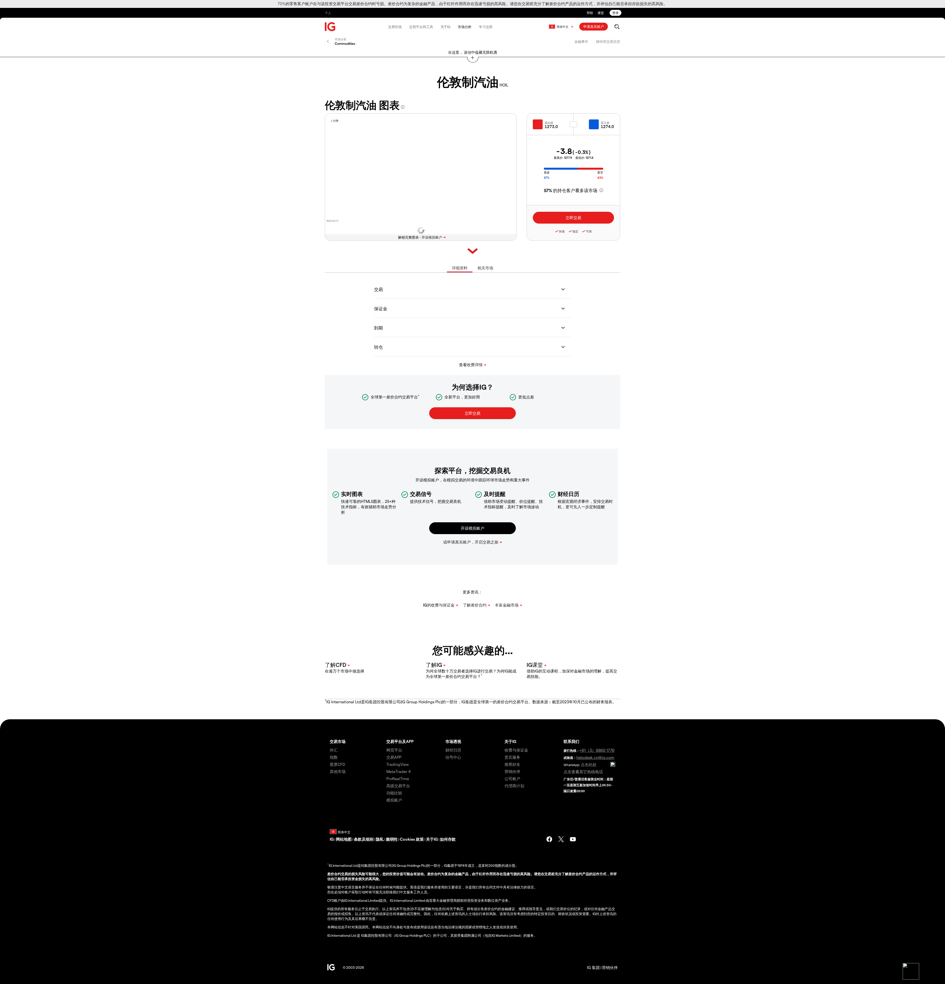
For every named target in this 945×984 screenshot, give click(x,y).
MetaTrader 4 (398, 771)
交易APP (393, 757)
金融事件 (581, 41)
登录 (615, 13)
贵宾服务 (512, 757)
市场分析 (465, 27)
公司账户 (512, 778)
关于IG (446, 27)
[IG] (330, 26)
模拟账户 (394, 800)
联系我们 (571, 741)
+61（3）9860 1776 (597, 750)
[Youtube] (573, 839)
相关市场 (485, 267)
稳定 (575, 231)
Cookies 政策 (412, 839)
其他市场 (338, 771)
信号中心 (453, 757)
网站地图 (344, 839)
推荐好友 (512, 764)
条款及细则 (364, 839)
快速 (562, 231)
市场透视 (453, 741)
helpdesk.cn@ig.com (595, 757)
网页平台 (394, 750)
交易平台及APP (400, 741)
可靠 (589, 231)
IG (332, 839)
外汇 (334, 750)
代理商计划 (514, 785)
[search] (617, 26)
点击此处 (589, 764)
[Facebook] (549, 839)
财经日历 (453, 750)
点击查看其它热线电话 (583, 771)
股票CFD (337, 764)
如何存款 (448, 839)
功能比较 (394, 792)
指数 (334, 757)
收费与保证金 (516, 750)
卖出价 (549, 122)
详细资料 (460, 267)
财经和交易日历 (608, 41)
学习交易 (486, 27)
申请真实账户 (593, 26)
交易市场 (395, 27)
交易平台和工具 (421, 27)
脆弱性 (392, 839)
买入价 (605, 122)
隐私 (380, 839)
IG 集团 (593, 967)
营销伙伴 (512, 771)
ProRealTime (397, 778)
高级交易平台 (398, 785)
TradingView (397, 764)
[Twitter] (561, 839)
